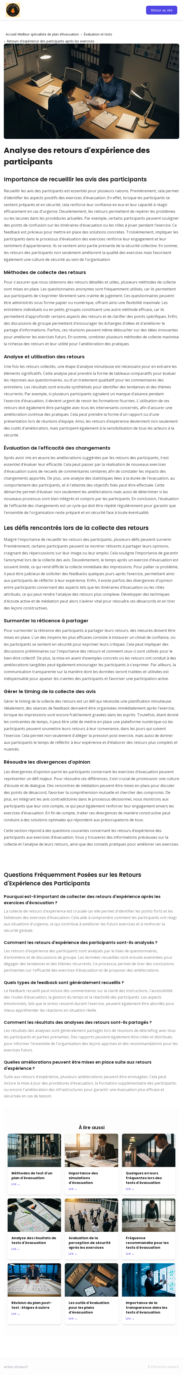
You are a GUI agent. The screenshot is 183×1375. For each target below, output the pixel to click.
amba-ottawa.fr (16, 1367)
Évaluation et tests (98, 34)
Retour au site (162, 10)
